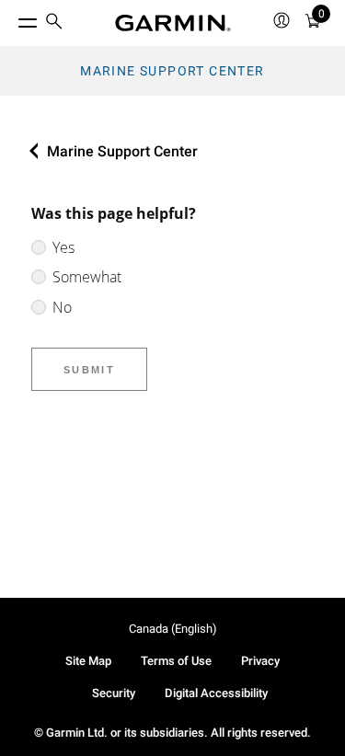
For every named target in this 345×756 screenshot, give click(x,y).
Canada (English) (173, 629)
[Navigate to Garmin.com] (173, 23)
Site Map (88, 661)
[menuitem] (54, 23)
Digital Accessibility (216, 693)
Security (113, 693)
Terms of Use (176, 661)
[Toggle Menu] (11, 18)
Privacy (260, 661)
